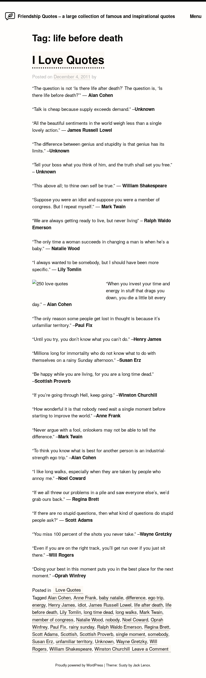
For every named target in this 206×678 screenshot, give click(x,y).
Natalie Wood (89, 619)
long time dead (98, 611)
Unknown (104, 641)
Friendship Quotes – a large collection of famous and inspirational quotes (96, 16)
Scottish (69, 633)
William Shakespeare (70, 648)
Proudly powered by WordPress (79, 665)
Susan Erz (42, 641)
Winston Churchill (112, 648)
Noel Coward (135, 619)
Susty (123, 665)
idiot (82, 604)
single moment (130, 633)
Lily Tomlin (70, 611)
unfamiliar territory (74, 641)
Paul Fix (58, 626)
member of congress (52, 619)
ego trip (155, 597)
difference (135, 597)
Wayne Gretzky (131, 641)
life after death (148, 604)
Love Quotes (68, 589)
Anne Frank (84, 597)
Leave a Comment (151, 648)
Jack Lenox (141, 665)
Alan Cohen (59, 597)
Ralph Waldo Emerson (119, 626)
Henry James (61, 604)
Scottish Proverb (96, 633)
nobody (112, 619)
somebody (158, 633)
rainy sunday (81, 626)
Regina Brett (156, 626)
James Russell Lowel (110, 604)
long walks (126, 611)
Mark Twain (150, 611)
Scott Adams (45, 633)
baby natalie (111, 597)
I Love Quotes (68, 59)
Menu (195, 16)
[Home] (10, 19)
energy (39, 604)
